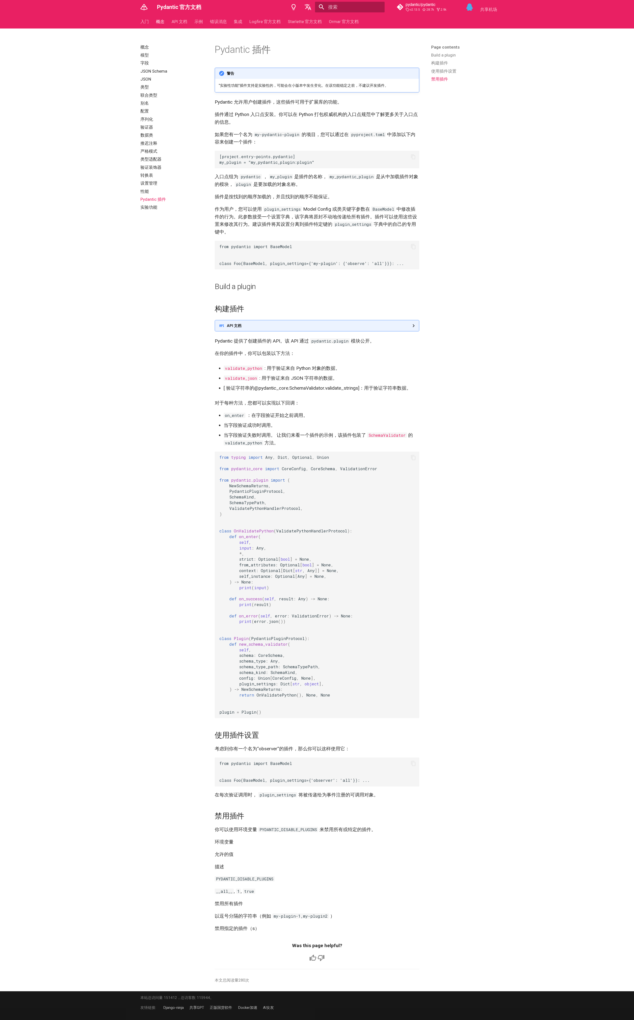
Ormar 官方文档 (343, 21)
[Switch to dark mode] (294, 7)
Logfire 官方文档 (265, 21)
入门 (144, 21)
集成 (238, 21)
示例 (198, 21)
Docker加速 (247, 1007)
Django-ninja (173, 1007)
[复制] (413, 156)
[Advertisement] (461, 122)
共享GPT (196, 1007)
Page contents (445, 47)
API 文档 (179, 21)
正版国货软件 (221, 1007)
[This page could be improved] (321, 958)
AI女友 (268, 1007)
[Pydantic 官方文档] (144, 7)
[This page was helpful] (313, 958)
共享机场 (488, 9)
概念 (160, 21)
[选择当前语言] (308, 7)
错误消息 (218, 21)
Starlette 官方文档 (305, 21)
